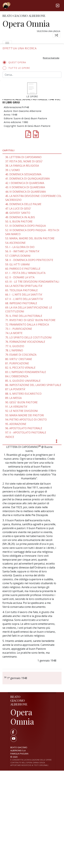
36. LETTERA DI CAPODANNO (23, 157)
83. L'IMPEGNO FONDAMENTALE (25, 372)
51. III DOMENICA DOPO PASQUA (25, 226)
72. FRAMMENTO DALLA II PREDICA (27, 324)
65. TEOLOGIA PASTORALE (21, 290)
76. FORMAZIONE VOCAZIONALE (25, 342)
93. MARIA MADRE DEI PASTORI (24, 415)
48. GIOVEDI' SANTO (17, 213)
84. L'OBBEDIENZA (16, 376)
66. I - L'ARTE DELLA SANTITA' (24, 294)
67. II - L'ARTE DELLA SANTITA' (24, 299)
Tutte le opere (19, 67)
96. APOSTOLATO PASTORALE (23, 428)
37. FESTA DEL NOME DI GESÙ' (24, 161)
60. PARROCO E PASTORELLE (22, 268)
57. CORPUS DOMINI (18, 256)
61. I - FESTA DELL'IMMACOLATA (25, 273)
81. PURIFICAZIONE (17, 363)
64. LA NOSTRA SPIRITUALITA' (24, 286)
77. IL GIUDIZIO (14, 346)
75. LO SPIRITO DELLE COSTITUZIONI (28, 337)
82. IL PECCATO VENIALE (20, 367)
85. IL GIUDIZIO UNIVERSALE (23, 381)
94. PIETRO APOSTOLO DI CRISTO (26, 419)
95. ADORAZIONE (15, 424)
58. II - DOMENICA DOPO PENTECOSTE (29, 260)
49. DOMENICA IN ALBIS (20, 217)
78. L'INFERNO (14, 350)
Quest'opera (17, 62)
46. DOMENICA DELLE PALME (23, 204)
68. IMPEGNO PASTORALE (21, 303)
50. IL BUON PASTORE (18, 221)
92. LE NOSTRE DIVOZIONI (21, 411)
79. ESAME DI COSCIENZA (20, 354)
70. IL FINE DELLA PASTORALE (23, 316)
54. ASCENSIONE (15, 243)
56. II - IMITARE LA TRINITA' (22, 251)
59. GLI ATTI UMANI (17, 264)
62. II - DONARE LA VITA (19, 277)
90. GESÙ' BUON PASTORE (21, 402)
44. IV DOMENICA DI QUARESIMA (25, 191)
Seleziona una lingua (48, 31)
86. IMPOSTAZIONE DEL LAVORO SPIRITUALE (33, 385)
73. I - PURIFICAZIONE (18, 329)
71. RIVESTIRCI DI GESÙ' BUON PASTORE (30, 320)
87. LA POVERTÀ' (15, 389)
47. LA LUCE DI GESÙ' (18, 208)
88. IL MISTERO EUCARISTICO (23, 393)
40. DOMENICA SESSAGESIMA (23, 174)
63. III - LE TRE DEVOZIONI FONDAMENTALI (32, 281)
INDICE (9, 437)
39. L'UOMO (12, 170)
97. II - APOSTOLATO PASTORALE (25, 432)
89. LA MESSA (13, 398)
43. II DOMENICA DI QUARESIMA (25, 187)
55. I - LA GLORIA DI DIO (19, 247)
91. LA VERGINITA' (16, 406)
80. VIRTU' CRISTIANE (18, 359)
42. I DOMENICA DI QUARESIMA (24, 183)
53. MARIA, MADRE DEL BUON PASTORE (29, 238)
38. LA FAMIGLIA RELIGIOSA (22, 165)
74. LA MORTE (13, 333)
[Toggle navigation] (57, 5)
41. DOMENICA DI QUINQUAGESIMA (27, 178)
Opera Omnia (26, 23)
